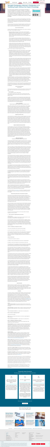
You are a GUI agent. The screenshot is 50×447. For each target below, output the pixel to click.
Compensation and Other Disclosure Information (31, 436)
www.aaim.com (19, 354)
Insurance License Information (30, 437)
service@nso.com (9, 437)
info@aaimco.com (28, 298)
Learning (20, 2)
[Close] (49, 444)
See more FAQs (25, 403)
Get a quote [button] (36, 2)
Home (15, 434)
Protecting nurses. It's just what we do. (17, 428)
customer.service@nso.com (9, 439)
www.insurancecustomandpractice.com (16, 344)
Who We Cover (16, 435)
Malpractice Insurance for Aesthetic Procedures (37, 428)
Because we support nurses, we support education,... (27, 428)
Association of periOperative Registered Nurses (31, 438)
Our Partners (23, 433)
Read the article (10, 424)
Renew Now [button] (42, 2)
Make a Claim (25, 2)
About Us (16, 433)
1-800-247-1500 (9, 436)
